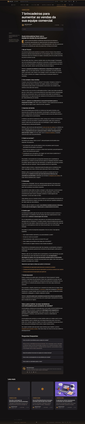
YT (67, 422)
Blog (47, 422)
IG (62, 422)
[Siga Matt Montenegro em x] (31, 372)
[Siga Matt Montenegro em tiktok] (36, 372)
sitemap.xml (20, 419)
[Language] (73, 1)
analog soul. (20, 422)
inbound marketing (50, 132)
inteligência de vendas (54, 175)
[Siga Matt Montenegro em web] (27, 372)
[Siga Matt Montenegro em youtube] (33, 372)
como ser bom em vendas (49, 127)
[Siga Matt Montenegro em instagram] (29, 372)
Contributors (51, 422)
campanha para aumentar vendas (30, 328)
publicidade (59, 289)
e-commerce (42, 289)
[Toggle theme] (76, 1)
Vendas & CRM (25, 9)
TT (69, 422)
